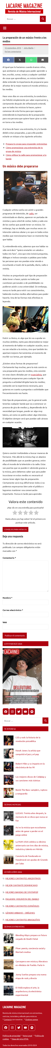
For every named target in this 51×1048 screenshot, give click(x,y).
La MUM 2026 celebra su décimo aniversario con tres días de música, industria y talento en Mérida (32, 845)
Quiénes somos (31, 1019)
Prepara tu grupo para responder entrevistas (26, 143)
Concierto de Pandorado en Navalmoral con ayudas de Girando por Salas (32, 860)
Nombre (7, 597)
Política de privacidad (11, 1035)
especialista (36, 374)
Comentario (9, 557)
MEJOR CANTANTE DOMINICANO (21, 885)
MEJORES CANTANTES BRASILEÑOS (22, 919)
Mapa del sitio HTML (20, 1039)
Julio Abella (28, 48)
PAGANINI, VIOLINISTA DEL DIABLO (22, 899)
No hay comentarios (13, 51)
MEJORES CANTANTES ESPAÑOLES (22, 906)
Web (5, 622)
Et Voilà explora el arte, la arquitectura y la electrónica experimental (28, 991)
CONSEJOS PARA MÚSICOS (15, 529)
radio (31, 213)
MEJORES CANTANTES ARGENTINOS (23, 878)
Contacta (8, 1019)
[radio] (14, 513)
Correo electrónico (13, 610)
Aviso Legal (27, 1035)
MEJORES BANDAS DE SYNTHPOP (21, 892)
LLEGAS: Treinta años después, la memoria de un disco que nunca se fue (32, 817)
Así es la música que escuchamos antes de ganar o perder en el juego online (31, 831)
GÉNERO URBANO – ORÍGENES (20, 912)
